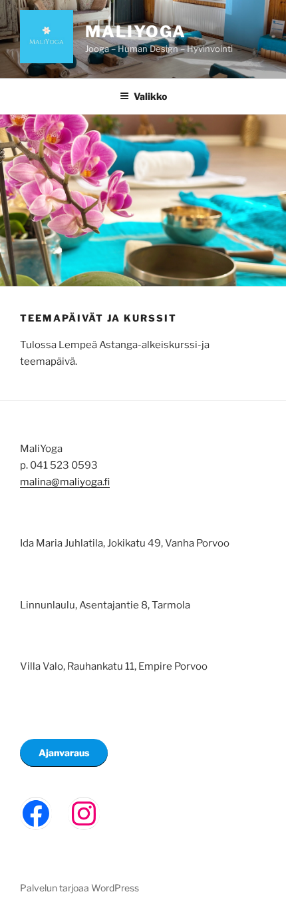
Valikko (150, 96)
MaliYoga (135, 31)
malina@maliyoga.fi (65, 482)
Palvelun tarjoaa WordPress (79, 887)
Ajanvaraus (64, 752)
